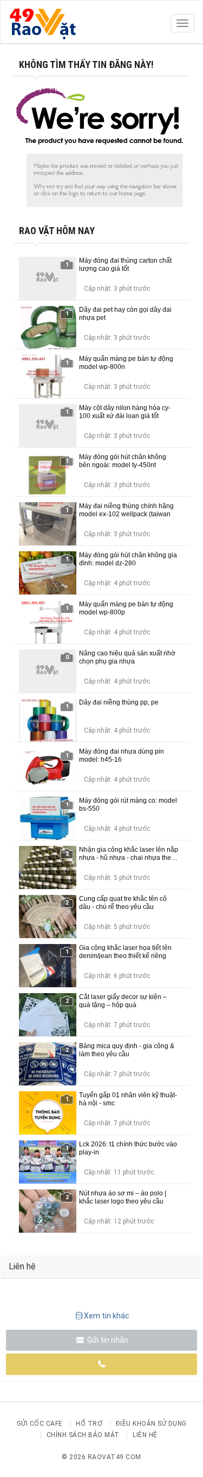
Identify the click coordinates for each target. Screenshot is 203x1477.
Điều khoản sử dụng (151, 1423)
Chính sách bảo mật (83, 1435)
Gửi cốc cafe (40, 1423)
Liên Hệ (145, 1435)
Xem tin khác (106, 1315)
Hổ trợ (89, 1423)
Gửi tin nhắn (107, 1340)
